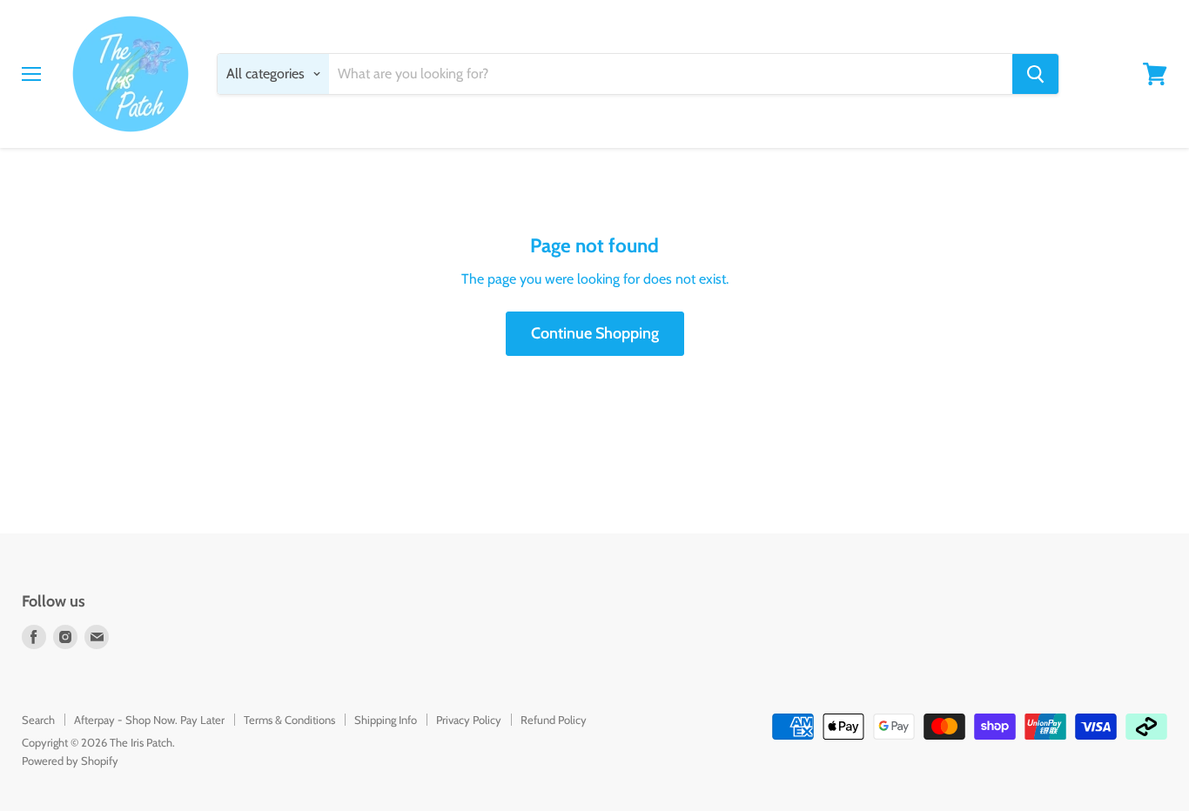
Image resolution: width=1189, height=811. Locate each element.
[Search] (1035, 74)
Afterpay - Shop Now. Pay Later (149, 720)
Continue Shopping (595, 333)
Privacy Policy (468, 720)
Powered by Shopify (70, 760)
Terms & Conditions (289, 720)
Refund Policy (554, 720)
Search (38, 720)
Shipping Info (385, 720)
